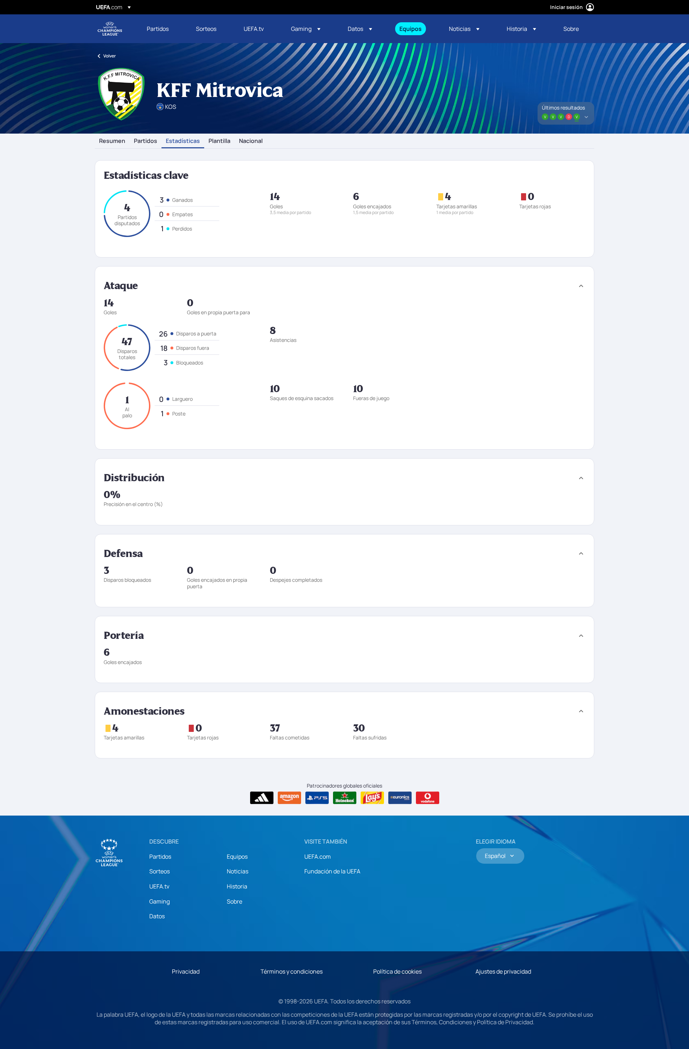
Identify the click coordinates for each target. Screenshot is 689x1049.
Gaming (159, 901)
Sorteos (159, 871)
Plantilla (219, 141)
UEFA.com (317, 856)
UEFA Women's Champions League (110, 29)
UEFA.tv (159, 886)
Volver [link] (109, 56)
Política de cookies (397, 971)
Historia (237, 886)
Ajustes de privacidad (503, 971)
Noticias (237, 871)
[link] (157, 29)
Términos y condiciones (292, 971)
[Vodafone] (427, 798)
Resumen (112, 141)
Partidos (145, 141)
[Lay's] (372, 798)
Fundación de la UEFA (332, 871)
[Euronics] (400, 798)
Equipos (237, 856)
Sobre (234, 901)
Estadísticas (183, 141)
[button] (305, 29)
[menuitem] (162, 29)
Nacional (251, 141)
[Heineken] (344, 798)
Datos (157, 916)
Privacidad (186, 971)
